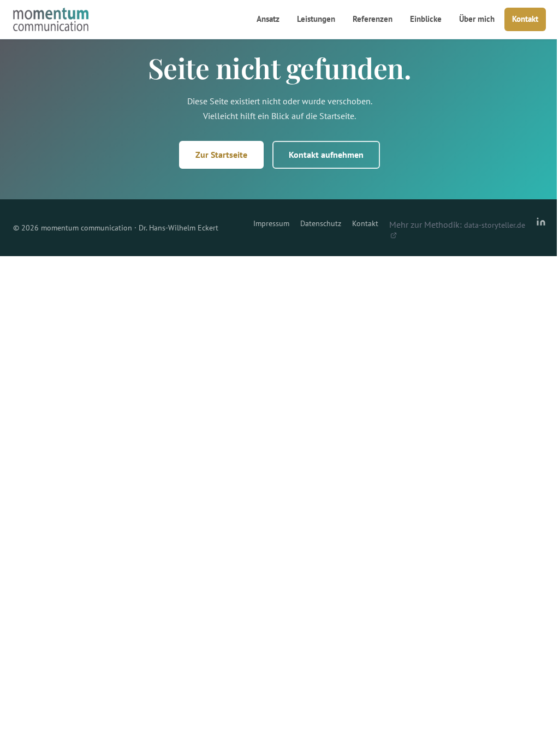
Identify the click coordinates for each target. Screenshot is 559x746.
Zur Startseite (221, 154)
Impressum (271, 223)
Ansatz (268, 19)
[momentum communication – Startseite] (50, 20)
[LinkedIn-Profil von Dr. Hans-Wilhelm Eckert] (541, 228)
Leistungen (316, 19)
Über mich (477, 19)
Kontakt (525, 19)
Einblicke (426, 19)
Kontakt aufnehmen (326, 154)
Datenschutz (320, 223)
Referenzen (373, 19)
